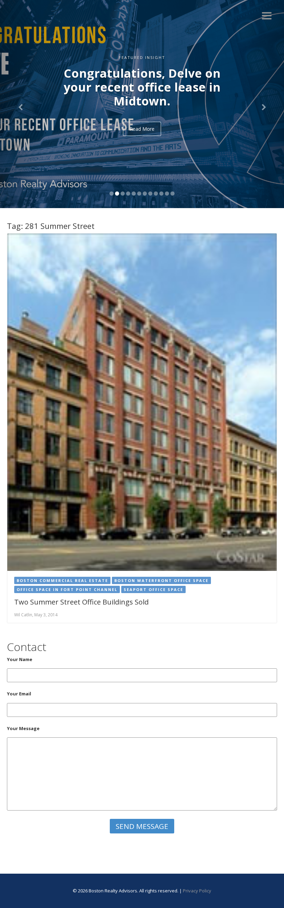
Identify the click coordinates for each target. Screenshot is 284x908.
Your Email (19, 694)
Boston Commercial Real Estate (62, 580)
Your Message (23, 728)
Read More (142, 129)
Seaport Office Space (153, 589)
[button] (21, 104)
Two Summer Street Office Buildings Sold (81, 602)
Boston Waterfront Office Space (161, 580)
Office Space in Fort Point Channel (67, 589)
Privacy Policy (197, 891)
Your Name (19, 659)
